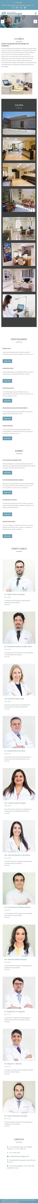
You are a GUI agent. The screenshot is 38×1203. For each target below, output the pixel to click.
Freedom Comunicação (13, 1202)
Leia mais (6, 604)
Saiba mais (7, 361)
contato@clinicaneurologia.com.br (19, 1156)
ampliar (19, 131)
